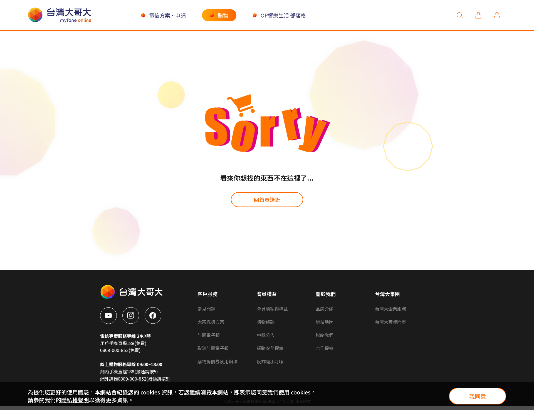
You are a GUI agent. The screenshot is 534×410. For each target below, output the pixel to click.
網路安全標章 (270, 348)
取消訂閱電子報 (213, 348)
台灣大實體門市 (390, 321)
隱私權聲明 (75, 400)
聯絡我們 (324, 335)
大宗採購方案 (210, 321)
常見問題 (206, 308)
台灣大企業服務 (390, 308)
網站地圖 (324, 321)
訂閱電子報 (208, 335)
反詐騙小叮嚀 (270, 361)
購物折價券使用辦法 (217, 361)
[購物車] (478, 15)
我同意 (477, 396)
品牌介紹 (324, 308)
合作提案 (324, 348)
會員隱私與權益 (272, 308)
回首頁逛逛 (267, 199)
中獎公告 (266, 335)
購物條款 (266, 321)
